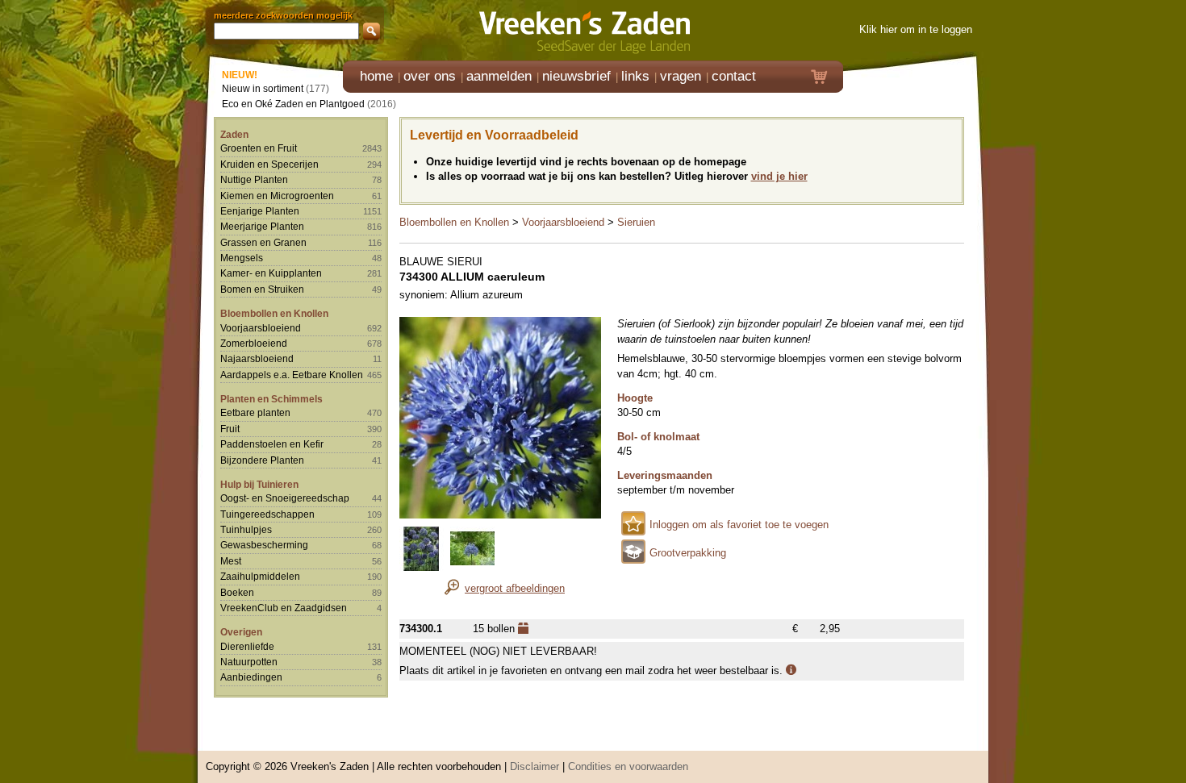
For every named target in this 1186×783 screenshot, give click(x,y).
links (635, 76)
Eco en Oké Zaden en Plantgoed (293, 103)
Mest (230, 561)
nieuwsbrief (576, 76)
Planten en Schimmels (271, 399)
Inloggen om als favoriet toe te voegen (739, 525)
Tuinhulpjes (246, 529)
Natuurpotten (249, 661)
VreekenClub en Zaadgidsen (283, 607)
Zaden (234, 134)
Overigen (241, 632)
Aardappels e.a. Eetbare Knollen (291, 374)
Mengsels (241, 257)
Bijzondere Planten (262, 460)
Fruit (230, 428)
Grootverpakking (687, 553)
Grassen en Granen (263, 242)
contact (734, 76)
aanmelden (499, 76)
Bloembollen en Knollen (274, 313)
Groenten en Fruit (258, 148)
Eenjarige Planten (259, 211)
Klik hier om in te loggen (915, 29)
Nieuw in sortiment (262, 88)
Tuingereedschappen (267, 514)
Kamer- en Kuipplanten (271, 273)
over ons (429, 76)
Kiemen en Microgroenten (277, 195)
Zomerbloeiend (253, 343)
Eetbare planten (255, 412)
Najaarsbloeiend (257, 358)
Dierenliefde (247, 646)
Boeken (237, 592)
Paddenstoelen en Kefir (272, 444)
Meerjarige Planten (262, 226)
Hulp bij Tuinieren (259, 484)
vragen (680, 76)
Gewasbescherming (264, 544)
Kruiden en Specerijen (269, 164)
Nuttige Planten (254, 179)
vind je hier (779, 176)
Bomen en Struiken (262, 289)
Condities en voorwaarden (628, 766)
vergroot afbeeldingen (515, 588)
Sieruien (636, 222)
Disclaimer (534, 766)
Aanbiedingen (251, 677)
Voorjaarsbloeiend (260, 328)
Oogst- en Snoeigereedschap (284, 498)
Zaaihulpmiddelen (260, 576)
